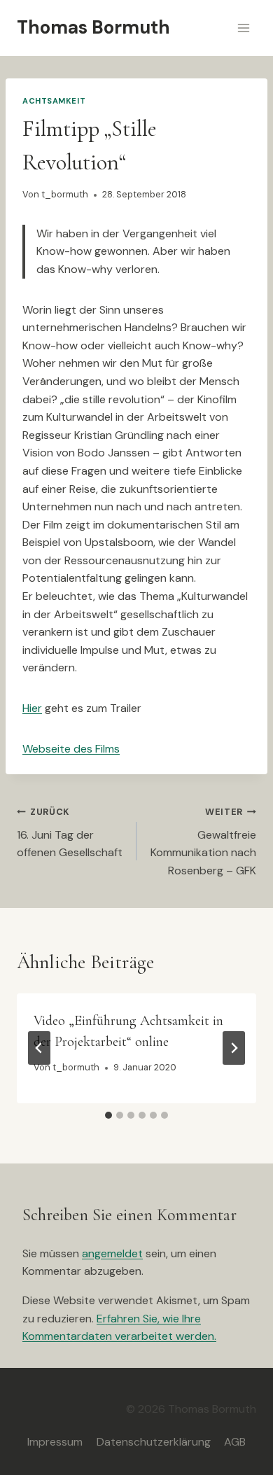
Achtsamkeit (53, 101)
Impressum (55, 1441)
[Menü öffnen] (243, 28)
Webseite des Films (71, 748)
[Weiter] (234, 1048)
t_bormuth (64, 194)
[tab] (108, 1115)
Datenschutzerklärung (154, 1441)
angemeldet (112, 1253)
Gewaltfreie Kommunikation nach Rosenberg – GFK (203, 842)
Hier (32, 708)
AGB (235, 1441)
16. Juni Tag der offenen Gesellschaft (69, 833)
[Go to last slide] (39, 1048)
